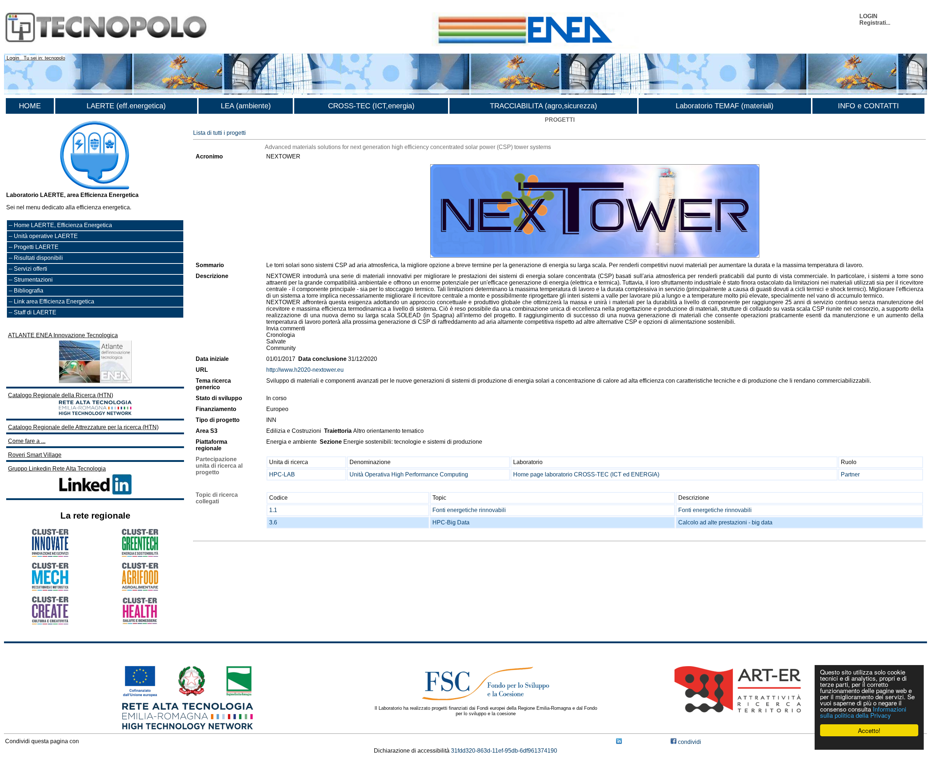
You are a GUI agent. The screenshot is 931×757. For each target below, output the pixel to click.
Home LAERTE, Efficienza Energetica (63, 225)
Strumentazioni (33, 280)
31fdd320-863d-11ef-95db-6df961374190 (504, 751)
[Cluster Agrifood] (140, 588)
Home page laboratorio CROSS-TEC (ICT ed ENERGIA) (586, 474)
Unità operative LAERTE (46, 236)
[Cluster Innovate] (50, 555)
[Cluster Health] (140, 623)
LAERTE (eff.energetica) (126, 106)
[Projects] (594, 211)
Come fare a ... (26, 441)
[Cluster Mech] (50, 588)
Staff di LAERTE (35, 312)
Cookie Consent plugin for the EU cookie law (869, 743)
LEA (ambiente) (246, 106)
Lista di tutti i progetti (219, 133)
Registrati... (874, 23)
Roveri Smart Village (34, 455)
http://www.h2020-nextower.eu (305, 370)
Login (13, 58)
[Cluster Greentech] (140, 555)
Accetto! (869, 730)
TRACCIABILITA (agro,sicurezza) (543, 106)
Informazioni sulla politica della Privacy (863, 712)
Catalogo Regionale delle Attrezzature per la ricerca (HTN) (83, 427)
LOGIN (868, 16)
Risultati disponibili (38, 258)
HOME (30, 106)
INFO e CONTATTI (868, 106)
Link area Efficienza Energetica (54, 301)
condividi (688, 742)
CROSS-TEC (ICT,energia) (371, 106)
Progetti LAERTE (36, 247)
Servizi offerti (30, 269)
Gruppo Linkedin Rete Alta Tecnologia (57, 469)
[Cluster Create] (50, 622)
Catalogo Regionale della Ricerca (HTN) (60, 395)
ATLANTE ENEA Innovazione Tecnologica (63, 335)
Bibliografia (28, 290)
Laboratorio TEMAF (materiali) (725, 106)
